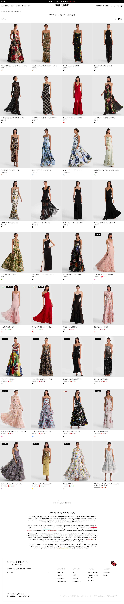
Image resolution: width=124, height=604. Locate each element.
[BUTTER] (32, 488)
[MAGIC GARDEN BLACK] (63, 279)
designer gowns (52, 530)
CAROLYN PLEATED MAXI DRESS (41, 170)
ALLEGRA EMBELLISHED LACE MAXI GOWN (13, 431)
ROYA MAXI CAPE (68, 484)
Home (3, 11)
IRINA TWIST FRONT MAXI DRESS (73, 222)
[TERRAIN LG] (1, 279)
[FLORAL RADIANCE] (1, 70)
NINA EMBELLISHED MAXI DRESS (72, 379)
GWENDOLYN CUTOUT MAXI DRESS (43, 274)
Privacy (62, 596)
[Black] (94, 70)
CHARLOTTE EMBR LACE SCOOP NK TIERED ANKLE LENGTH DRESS (107, 484)
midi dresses (94, 527)
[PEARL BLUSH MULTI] (94, 279)
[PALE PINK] (1, 436)
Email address (10, 572)
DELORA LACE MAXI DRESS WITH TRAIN (12, 118)
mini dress (90, 539)
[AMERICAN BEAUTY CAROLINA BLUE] (32, 436)
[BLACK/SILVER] (32, 122)
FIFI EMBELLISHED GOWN (101, 379)
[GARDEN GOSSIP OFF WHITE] (94, 436)
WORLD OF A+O (100, 5)
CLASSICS (24, 5)
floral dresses (46, 528)
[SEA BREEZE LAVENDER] (1, 488)
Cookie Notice (93, 596)
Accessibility (3, 1)
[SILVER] (94, 383)
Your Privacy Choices (16, 594)
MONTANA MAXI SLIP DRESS (9, 222)
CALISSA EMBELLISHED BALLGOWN (11, 484)
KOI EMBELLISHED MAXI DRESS (103, 65)
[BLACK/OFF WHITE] (32, 279)
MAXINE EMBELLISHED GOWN (72, 274)
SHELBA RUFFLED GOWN (70, 327)
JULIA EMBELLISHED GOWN (71, 65)
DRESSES (18, 5)
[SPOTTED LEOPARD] (1, 174)
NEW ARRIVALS (5, 5)
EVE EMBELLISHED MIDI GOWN (10, 170)
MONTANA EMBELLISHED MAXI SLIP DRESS (106, 170)
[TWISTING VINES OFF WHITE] (63, 488)
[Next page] (81, 500)
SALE (29, 5)
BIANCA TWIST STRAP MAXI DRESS (104, 222)
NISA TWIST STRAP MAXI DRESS (72, 118)
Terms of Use (84, 596)
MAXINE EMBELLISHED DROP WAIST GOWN (14, 65)
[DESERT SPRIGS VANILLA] (1, 227)
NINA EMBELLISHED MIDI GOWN (42, 484)
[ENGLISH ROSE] (94, 331)
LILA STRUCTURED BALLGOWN (72, 431)
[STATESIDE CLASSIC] (1, 383)
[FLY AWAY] (32, 174)
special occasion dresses (63, 548)
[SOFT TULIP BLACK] (94, 122)
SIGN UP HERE (71, 1)
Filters (4, 18)
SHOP (12, 5)
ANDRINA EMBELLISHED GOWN (103, 274)
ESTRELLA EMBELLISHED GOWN (72, 170)
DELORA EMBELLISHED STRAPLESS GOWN (44, 65)
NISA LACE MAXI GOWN (101, 431)
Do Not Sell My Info (112, 596)
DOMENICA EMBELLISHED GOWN (42, 379)
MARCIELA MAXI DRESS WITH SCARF (105, 118)
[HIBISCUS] (63, 122)
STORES (107, 5)
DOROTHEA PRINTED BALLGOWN (42, 431)
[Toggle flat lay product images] (120, 19)
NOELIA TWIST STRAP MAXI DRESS (42, 327)
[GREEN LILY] (94, 174)
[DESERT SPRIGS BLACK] (63, 70)
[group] (62, 1)
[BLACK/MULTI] (32, 383)
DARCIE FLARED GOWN (8, 379)
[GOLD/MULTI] (32, 70)
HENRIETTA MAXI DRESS (101, 327)
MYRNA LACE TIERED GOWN (41, 222)
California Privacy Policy (72, 596)
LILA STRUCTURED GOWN (8, 274)
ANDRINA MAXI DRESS (7, 327)
